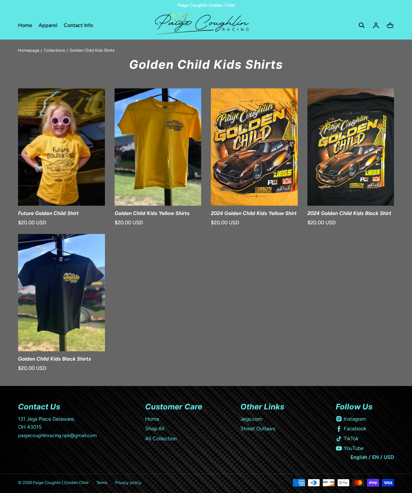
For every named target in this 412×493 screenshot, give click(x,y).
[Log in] (376, 25)
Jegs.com (251, 419)
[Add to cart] (93, 194)
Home (25, 25)
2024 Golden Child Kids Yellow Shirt (254, 213)
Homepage (28, 50)
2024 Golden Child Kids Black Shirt (349, 213)
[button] (362, 25)
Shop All (154, 429)
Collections (54, 50)
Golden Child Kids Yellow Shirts (152, 213)
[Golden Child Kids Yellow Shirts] (158, 147)
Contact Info (78, 25)
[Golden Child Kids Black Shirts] (61, 292)
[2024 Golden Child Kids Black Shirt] (350, 147)
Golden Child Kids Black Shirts (54, 359)
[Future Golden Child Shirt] (61, 147)
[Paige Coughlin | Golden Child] (206, 25)
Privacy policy (128, 482)
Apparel (48, 25)
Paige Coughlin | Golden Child (61, 482)
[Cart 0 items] (390, 25)
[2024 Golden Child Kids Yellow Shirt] (254, 147)
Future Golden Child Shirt (48, 213)
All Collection (161, 438)
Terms (101, 482)
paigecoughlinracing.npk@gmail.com (57, 435)
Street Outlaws (257, 429)
